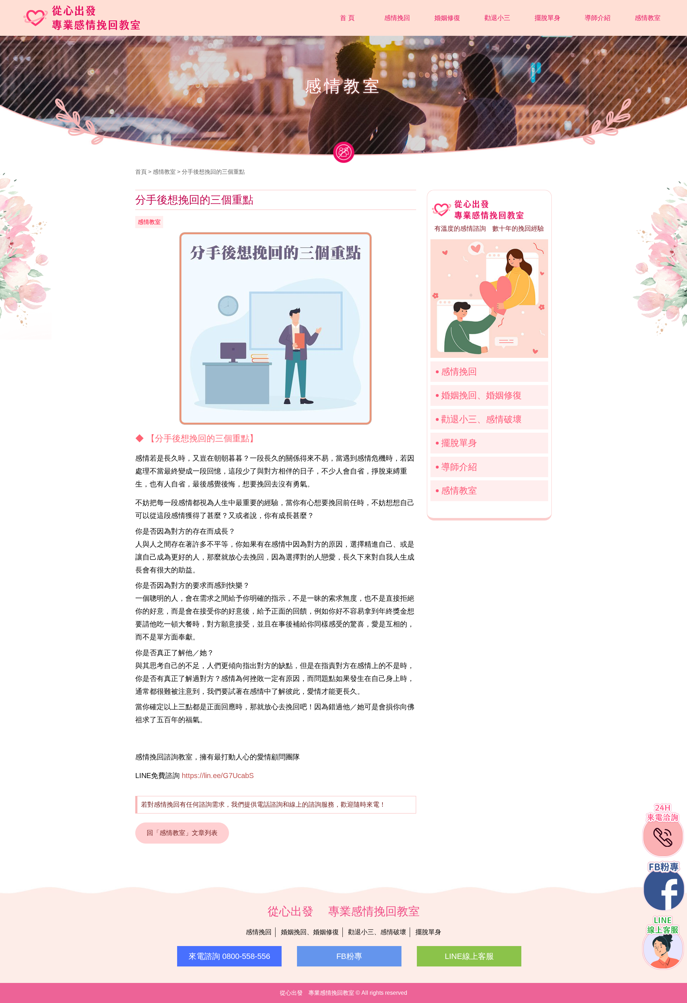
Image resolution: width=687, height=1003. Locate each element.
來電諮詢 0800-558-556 (229, 956)
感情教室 (648, 17)
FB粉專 (349, 956)
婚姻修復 (447, 17)
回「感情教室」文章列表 (182, 832)
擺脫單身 (547, 17)
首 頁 (347, 17)
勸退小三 (497, 17)
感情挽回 (397, 17)
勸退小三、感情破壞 (481, 419)
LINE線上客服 (469, 956)
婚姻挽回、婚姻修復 (481, 395)
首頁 (141, 172)
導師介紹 (597, 17)
